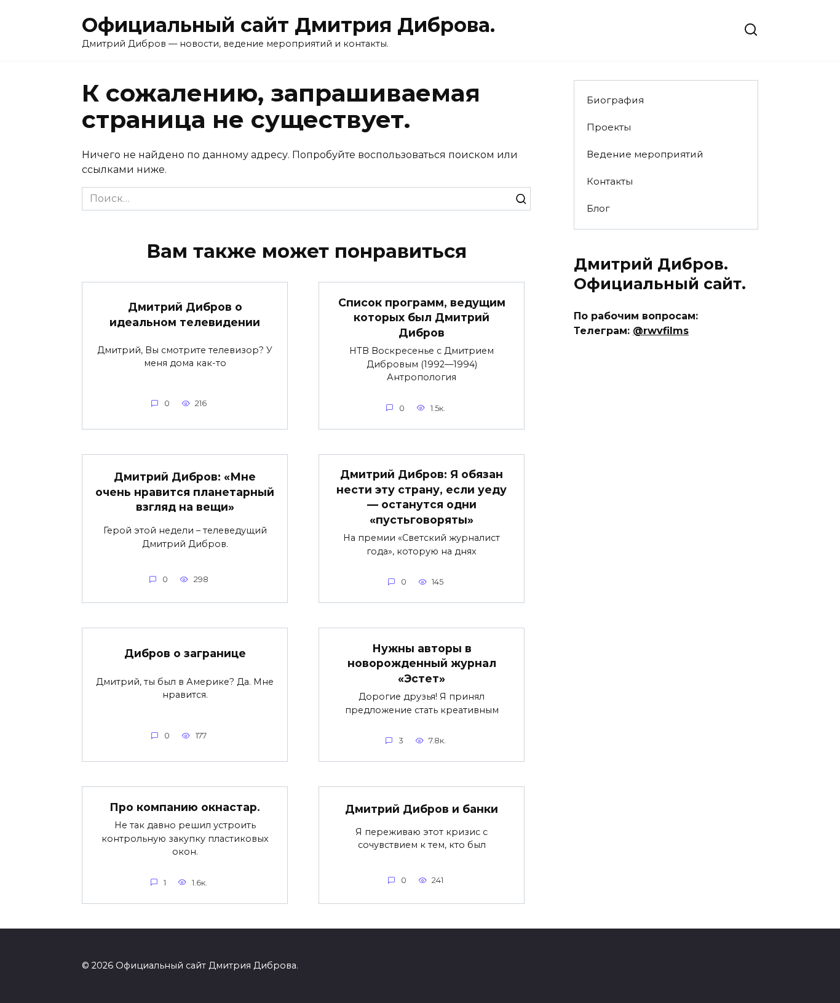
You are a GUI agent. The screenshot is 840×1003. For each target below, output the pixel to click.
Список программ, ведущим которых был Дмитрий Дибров (421, 316)
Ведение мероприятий (645, 154)
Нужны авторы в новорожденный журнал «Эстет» (421, 662)
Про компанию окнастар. (184, 806)
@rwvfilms (661, 331)
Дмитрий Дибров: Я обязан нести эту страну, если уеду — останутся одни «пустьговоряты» (421, 497)
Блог (598, 208)
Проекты (609, 127)
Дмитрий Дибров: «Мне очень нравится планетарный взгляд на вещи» (184, 491)
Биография (615, 100)
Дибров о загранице (185, 653)
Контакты (610, 181)
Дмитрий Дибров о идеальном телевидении (184, 314)
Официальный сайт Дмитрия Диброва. (288, 25)
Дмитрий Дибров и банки (421, 808)
